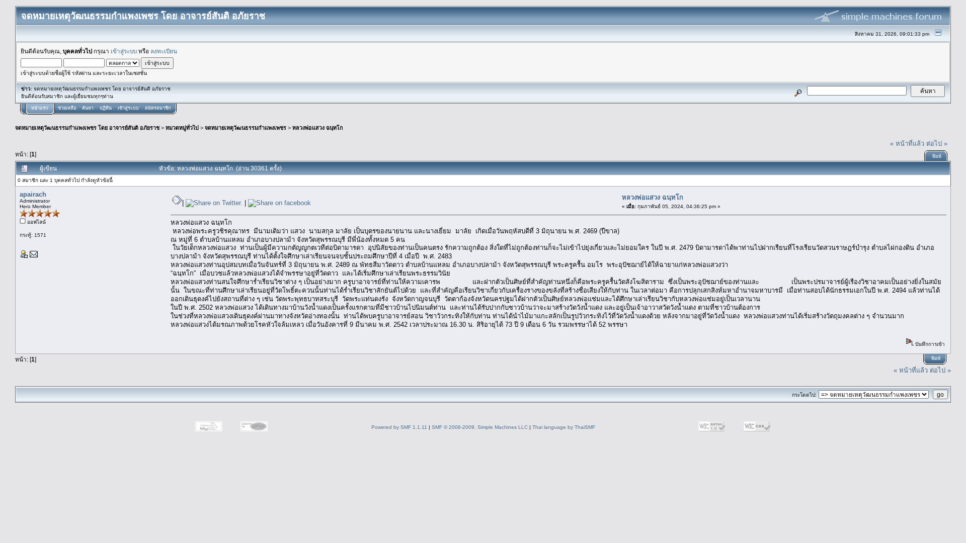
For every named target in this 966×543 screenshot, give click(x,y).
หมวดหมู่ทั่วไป (182, 128)
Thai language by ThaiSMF (563, 427)
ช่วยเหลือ (67, 108)
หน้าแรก (39, 108)
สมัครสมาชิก (158, 108)
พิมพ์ (936, 156)
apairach (33, 194)
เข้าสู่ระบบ (124, 51)
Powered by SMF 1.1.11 (399, 427)
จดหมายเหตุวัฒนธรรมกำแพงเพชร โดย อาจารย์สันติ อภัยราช (87, 128)
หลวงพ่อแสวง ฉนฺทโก (317, 128)
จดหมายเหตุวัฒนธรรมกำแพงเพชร (245, 128)
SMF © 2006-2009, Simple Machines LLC (480, 427)
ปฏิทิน (106, 108)
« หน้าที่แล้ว (907, 143)
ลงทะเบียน (163, 51)
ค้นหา (88, 108)
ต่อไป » (936, 143)
